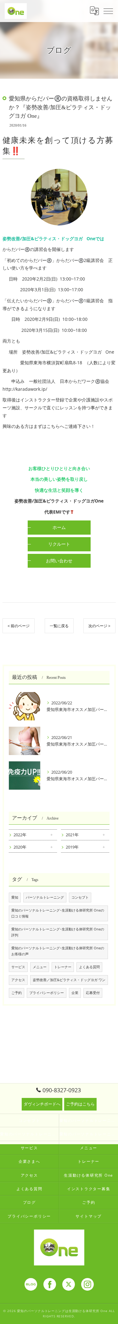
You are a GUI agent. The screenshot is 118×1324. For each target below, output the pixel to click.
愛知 (14, 897)
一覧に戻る (59, 625)
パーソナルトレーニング (45, 897)
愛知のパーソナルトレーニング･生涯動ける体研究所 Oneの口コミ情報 (57, 913)
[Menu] (108, 11)
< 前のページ (19, 625)
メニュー (40, 967)
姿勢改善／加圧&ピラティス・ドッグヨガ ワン (69, 980)
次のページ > (99, 625)
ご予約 (16, 993)
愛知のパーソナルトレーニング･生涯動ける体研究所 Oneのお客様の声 (57, 951)
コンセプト (80, 897)
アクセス (18, 980)
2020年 (20, 847)
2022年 (20, 835)
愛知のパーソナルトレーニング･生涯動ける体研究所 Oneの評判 (57, 932)
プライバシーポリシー (46, 993)
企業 (74, 993)
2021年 (72, 835)
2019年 (72, 847)
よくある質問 (89, 967)
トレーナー (62, 967)
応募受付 (93, 993)
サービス (18, 967)
